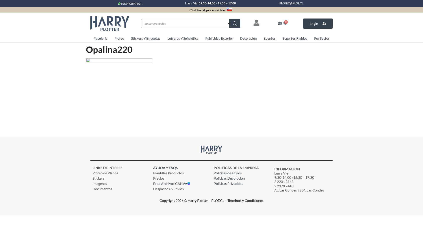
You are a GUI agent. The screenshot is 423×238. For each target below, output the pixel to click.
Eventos (270, 38)
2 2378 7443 (283, 186)
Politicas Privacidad (229, 183)
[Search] (234, 23)
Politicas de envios (228, 173)
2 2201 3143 (283, 181)
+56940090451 (131, 4)
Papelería (101, 38)
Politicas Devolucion (229, 178)
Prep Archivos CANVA (170, 183)
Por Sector (321, 38)
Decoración (248, 38)
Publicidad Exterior (219, 38)
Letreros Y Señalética (183, 38)
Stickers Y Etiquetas (145, 38)
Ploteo (119, 38)
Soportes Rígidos (295, 38)
